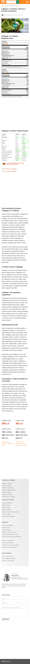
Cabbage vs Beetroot (7, 492)
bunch (20, 445)
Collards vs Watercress (7, 502)
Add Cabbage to (10, 168)
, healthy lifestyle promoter (13, 14)
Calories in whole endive (7, 542)
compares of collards (10, 516)
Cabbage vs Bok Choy (7, 494)
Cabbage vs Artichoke (7, 483)
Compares (7, 5)
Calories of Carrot (6, 527)
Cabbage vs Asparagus (7, 487)
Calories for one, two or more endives (10, 545)
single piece (9, 443)
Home (2, 5)
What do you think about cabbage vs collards (11, 607)
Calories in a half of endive (8, 540)
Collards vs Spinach (6, 509)
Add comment (5, 619)
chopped (3, 445)
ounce (5, 443)
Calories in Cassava (6, 529)
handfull (17, 445)
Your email (4, 603)
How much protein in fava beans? (9, 547)
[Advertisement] (15, 113)
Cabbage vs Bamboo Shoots (8, 490)
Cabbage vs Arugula (6, 485)
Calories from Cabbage (7, 525)
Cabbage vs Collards (14, 5)
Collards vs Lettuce (6, 514)
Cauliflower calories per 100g (8, 532)
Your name (4, 598)
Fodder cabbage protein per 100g (9, 534)
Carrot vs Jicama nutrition (8, 556)
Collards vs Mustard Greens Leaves (10, 511)
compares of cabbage (10, 496)
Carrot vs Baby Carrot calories (9, 558)
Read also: (15, 164)
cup (12, 443)
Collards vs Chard (6, 507)
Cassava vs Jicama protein (8, 560)
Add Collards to (10, 171)
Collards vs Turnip (6, 505)
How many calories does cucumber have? (11, 536)
